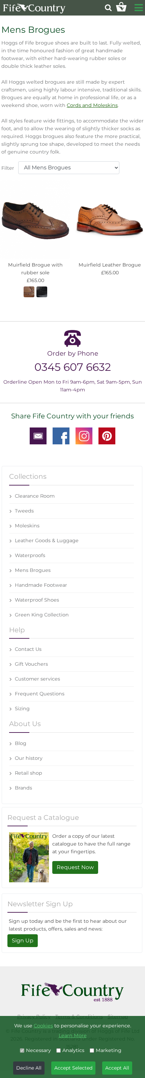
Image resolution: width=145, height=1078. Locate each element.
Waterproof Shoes (37, 600)
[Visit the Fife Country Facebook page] (61, 435)
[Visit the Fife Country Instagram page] (84, 435)
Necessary (38, 1050)
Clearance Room (35, 496)
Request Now (75, 867)
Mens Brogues (33, 570)
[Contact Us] (38, 435)
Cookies (43, 1026)
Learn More (73, 1035)
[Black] (41, 291)
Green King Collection (42, 615)
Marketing (108, 1050)
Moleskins (27, 526)
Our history (28, 758)
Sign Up (22, 940)
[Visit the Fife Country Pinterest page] (107, 435)
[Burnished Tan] (29, 291)
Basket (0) (121, 6)
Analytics (73, 1050)
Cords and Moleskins (92, 105)
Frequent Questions (39, 694)
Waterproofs (30, 555)
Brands (23, 788)
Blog (20, 743)
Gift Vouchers (31, 664)
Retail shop (28, 773)
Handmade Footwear (41, 585)
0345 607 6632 (72, 367)
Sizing (22, 709)
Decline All (28, 1068)
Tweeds (24, 511)
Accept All (117, 1068)
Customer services (37, 679)
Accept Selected (73, 1068)
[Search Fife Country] (108, 7)
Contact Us (28, 649)
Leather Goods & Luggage (47, 540)
